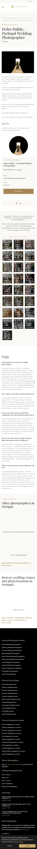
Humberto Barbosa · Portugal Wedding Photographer (18, 532)
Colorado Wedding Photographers (12, 650)
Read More (24, 829)
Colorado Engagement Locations (11, 730)
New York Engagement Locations (12, 733)
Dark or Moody (6, 774)
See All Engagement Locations (11, 754)
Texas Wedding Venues (9, 708)
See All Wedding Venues (9, 714)
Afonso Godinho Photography (18, 555)
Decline (10, 846)
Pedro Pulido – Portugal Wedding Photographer (7, 244)
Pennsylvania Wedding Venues (11, 705)
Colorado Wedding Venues (9, 690)
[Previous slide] (5, 62)
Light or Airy (5, 777)
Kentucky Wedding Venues (10, 693)
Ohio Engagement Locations (10, 736)
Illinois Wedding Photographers (11, 653)
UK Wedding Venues (8, 711)
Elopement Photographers (9, 786)
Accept (27, 846)
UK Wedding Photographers (10, 671)
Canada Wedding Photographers (11, 665)
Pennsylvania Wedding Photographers (13, 659)
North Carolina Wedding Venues (11, 699)
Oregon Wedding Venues (9, 702)
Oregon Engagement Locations (11, 739)
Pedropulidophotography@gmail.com (14, 178)
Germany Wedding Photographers (12, 668)
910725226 (6, 185)
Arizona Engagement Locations (11, 724)
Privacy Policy (18, 842)
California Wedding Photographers (12, 647)
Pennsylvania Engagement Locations (12, 742)
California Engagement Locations (11, 727)
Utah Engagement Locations (10, 745)
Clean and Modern (7, 783)
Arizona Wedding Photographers (11, 644)
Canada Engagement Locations (11, 748)
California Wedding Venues (10, 687)
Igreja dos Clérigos (18, 610)
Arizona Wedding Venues (9, 684)
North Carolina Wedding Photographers (13, 656)
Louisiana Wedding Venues (10, 696)
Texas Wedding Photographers (11, 662)
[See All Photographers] (9, 674)
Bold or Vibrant (6, 780)
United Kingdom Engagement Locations (13, 751)
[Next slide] (31, 62)
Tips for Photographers (14, 764)
